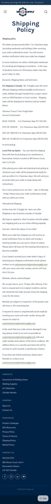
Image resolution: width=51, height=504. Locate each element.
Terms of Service (9, 436)
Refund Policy (8, 445)
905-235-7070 (8, 458)
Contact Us (7, 410)
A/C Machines (8, 388)
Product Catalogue (10, 423)
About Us (6, 406)
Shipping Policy (9, 440)
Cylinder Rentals (9, 392)
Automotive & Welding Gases (15, 379)
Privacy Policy (8, 432)
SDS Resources (9, 427)
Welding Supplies (9, 384)
